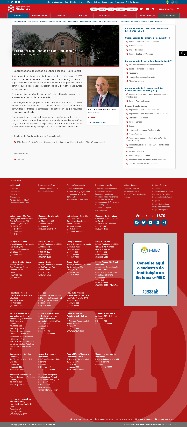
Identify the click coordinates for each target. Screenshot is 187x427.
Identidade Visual (125, 419)
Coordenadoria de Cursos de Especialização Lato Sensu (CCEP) (147, 29)
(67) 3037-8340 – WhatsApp (106, 285)
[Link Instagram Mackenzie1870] (22, 2)
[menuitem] (55, 2)
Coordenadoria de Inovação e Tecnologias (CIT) (148, 61)
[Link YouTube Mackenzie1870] (15, 2)
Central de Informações (82, 419)
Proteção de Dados (105, 419)
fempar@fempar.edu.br (48, 390)
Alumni (94, 9)
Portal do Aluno (132, 9)
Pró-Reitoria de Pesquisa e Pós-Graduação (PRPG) (48, 51)
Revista (111, 9)
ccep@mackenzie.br (99, 122)
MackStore (121, 9)
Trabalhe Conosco (145, 419)
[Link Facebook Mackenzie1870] (8, 2)
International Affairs (166, 9)
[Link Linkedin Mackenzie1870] (19, 2)
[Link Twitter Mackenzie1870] (12, 2)
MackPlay (102, 9)
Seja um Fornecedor (166, 419)
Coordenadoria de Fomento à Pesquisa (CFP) (147, 38)
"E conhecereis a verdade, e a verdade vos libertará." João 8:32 (149, 424)
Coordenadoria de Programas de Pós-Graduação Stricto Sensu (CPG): (144, 89)
